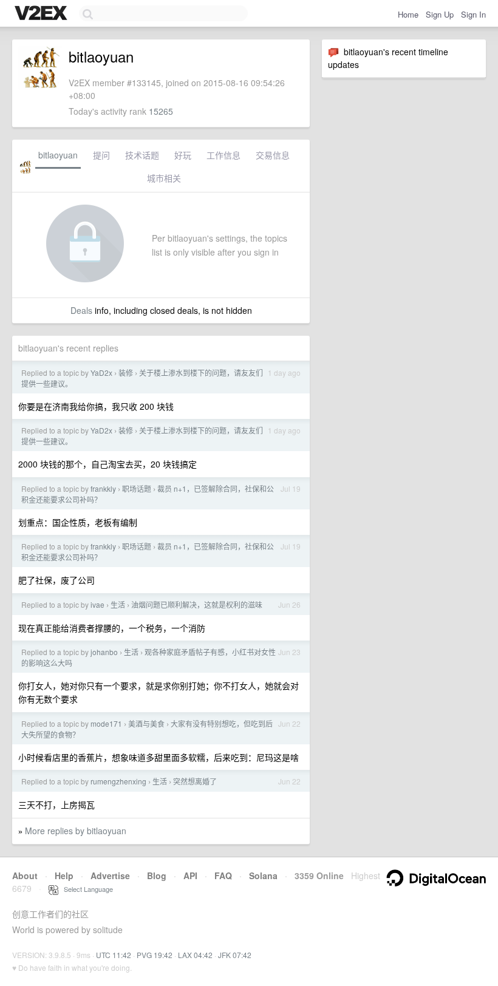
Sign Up (440, 14)
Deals (81, 310)
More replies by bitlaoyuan (75, 830)
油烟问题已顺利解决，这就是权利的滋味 (196, 604)
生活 (118, 604)
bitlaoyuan (58, 155)
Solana (263, 875)
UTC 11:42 (113, 955)
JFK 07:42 (234, 955)
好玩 (182, 155)
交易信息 (273, 155)
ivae (97, 604)
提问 (101, 155)
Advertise (110, 875)
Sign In (473, 14)
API (190, 875)
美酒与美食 (146, 723)
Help (64, 875)
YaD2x (101, 372)
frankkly (103, 488)
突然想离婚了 (195, 781)
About (25, 875)
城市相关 (164, 178)
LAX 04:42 (195, 955)
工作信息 (223, 155)
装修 (125, 372)
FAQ (223, 875)
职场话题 (136, 488)
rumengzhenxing (118, 781)
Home (408, 14)
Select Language (85, 889)
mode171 (106, 723)
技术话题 (142, 155)
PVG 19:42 (154, 955)
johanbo (104, 652)
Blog (156, 875)
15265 (161, 111)
